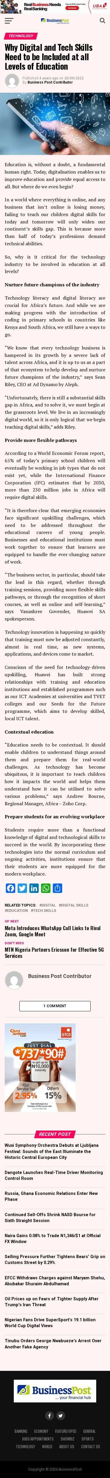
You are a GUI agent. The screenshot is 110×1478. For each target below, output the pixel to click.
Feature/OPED (65, 1431)
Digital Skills (74, 905)
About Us (66, 1446)
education (17, 911)
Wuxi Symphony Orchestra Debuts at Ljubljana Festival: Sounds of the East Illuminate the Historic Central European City (52, 1151)
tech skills (44, 911)
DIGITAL (49, 905)
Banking (21, 1431)
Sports (88, 1439)
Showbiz (68, 1439)
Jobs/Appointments (38, 1439)
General (89, 1431)
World (47, 1446)
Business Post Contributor (50, 82)
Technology (25, 1446)
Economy (41, 1431)
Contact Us (90, 1446)
